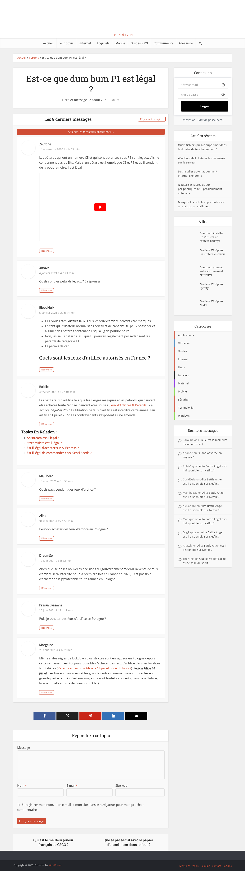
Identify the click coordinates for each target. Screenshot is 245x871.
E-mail (72, 785)
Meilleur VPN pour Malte (211, 303)
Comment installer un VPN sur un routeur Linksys (211, 237)
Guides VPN (139, 43)
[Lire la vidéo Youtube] (100, 207)
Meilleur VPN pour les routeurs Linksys (212, 252)
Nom (22, 785)
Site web (121, 785)
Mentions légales (188, 866)
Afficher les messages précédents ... (91, 132)
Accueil (48, 43)
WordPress (55, 865)
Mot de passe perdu (211, 120)
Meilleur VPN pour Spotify (211, 286)
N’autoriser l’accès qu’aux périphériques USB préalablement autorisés (200, 189)
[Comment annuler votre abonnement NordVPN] (189, 271)
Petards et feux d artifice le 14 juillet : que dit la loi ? (94, 668)
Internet (85, 43)
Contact (216, 866)
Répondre (46, 250)
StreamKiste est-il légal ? (44, 443)
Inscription (188, 120)
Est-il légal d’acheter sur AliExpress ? (53, 448)
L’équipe (205, 866)
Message (23, 747)
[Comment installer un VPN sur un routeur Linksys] (189, 237)
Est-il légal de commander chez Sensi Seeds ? (59, 453)
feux (116, 100)
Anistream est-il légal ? (43, 438)
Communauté (163, 43)
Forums (34, 57)
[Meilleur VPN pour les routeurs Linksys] (189, 254)
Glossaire (186, 43)
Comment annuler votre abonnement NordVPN (211, 271)
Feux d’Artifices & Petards (128, 405)
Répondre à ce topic (150, 119)
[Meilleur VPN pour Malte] (189, 305)
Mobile (120, 43)
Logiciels (103, 43)
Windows (66, 43)
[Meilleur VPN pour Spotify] (189, 288)
